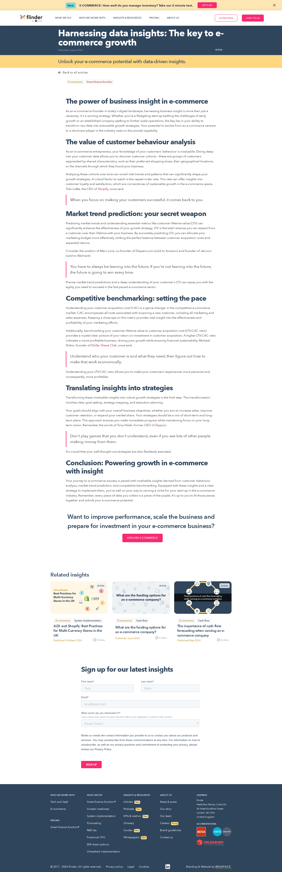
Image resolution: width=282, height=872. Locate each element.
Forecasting (94, 823)
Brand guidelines (170, 830)
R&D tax (92, 830)
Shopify (103, 189)
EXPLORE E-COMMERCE (142, 538)
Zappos (160, 425)
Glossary (129, 823)
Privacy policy (114, 867)
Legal (131, 867)
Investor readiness (98, 809)
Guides (131, 830)
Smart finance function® (64, 827)
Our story (166, 809)
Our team (166, 816)
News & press (168, 802)
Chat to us (253, 18)
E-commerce (58, 809)
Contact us (166, 837)
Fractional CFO (96, 837)
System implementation (101, 816)
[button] (63, 18)
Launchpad (226, 18)
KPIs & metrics (136, 816)
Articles (131, 802)
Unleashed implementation (103, 851)
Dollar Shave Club (104, 345)
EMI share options (98, 844)
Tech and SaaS (59, 802)
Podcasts (132, 809)
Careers (169, 823)
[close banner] (274, 5)
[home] (31, 18)
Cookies (144, 867)
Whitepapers (135, 837)
